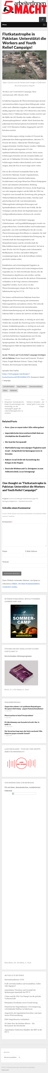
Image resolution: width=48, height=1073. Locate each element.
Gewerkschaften (8, 386)
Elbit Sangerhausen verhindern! (17, 1019)
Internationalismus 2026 (14, 980)
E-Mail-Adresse (31, 551)
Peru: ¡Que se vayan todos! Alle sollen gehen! (24, 427)
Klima (5, 390)
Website (5, 562)
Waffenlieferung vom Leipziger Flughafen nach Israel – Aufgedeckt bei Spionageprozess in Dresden (25, 451)
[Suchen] (42, 19)
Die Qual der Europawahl (15, 442)
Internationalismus (35, 386)
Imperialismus (21, 386)
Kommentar (7, 522)
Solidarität (13, 390)
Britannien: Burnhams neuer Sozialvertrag (21, 1003)
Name (4, 551)
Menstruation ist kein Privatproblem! (19, 715)
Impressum (5, 1070)
